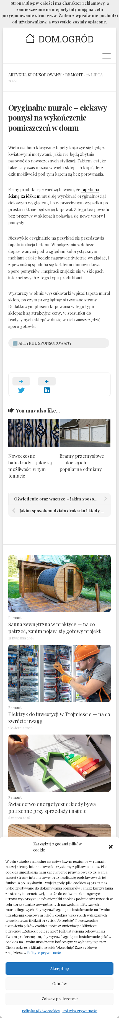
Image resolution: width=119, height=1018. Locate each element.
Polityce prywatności (44, 952)
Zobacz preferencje (60, 998)
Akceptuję (59, 968)
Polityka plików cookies (41, 1010)
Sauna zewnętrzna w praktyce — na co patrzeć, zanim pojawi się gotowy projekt (54, 627)
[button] (110, 847)
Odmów (59, 983)
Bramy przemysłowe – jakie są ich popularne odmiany (82, 462)
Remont (74, 74)
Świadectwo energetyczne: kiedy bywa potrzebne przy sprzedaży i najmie (52, 807)
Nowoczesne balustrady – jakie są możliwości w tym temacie (30, 465)
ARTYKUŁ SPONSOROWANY (34, 74)
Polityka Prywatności (80, 1010)
